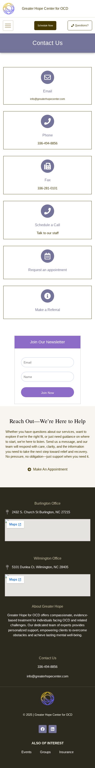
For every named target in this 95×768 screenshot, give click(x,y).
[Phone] (47, 121)
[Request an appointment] (47, 256)
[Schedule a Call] (47, 211)
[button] (8, 25)
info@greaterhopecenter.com (47, 676)
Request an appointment (47, 270)
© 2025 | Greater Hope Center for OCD (47, 714)
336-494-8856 (47, 667)
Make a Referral (47, 310)
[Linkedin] (53, 729)
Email (47, 91)
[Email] (47, 77)
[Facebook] (43, 729)
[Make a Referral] (47, 296)
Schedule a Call (47, 225)
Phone (47, 135)
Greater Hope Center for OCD (45, 8)
